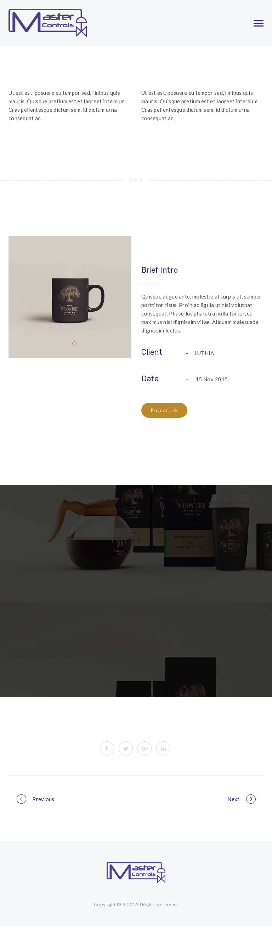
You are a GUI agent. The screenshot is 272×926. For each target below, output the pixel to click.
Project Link (164, 410)
